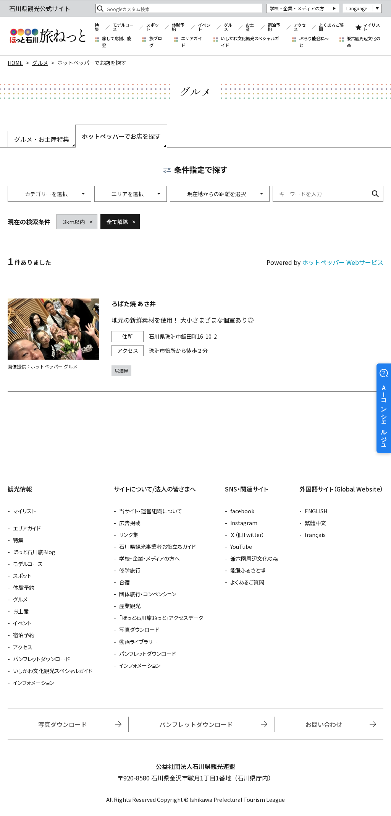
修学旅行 (130, 570)
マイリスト (371, 27)
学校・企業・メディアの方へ (149, 558)
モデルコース (123, 27)
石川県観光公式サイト (47, 35)
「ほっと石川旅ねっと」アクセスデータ (161, 617)
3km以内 (74, 221)
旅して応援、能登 (116, 42)
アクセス (300, 27)
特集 (97, 27)
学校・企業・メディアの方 (297, 8)
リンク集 (128, 535)
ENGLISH (316, 511)
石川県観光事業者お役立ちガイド (157, 546)
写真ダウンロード (139, 629)
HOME (15, 63)
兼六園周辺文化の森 (363, 42)
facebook (242, 511)
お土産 (250, 27)
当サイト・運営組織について (150, 511)
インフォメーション (33, 682)
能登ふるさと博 (247, 570)
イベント (204, 27)
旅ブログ (155, 42)
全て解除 (117, 221)
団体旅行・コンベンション (147, 594)
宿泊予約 (274, 27)
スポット (152, 27)
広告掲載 (130, 523)
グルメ (228, 27)
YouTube (241, 546)
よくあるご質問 (331, 27)
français (315, 535)
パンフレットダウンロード (41, 659)
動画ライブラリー (138, 642)
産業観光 (130, 606)
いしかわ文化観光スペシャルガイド (250, 42)
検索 (375, 193)
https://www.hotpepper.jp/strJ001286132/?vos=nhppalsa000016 (195, 337)
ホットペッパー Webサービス (342, 262)
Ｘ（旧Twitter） (247, 535)
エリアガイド (191, 42)
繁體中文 (315, 523)
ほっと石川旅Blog (34, 552)
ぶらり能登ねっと (314, 42)
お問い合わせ (323, 724)
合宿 (124, 582)
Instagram (243, 523)
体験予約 (178, 27)
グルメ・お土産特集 (41, 139)
